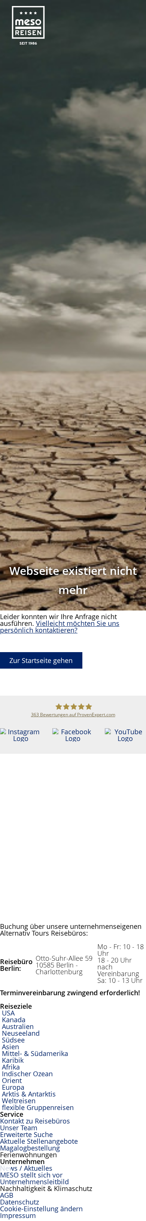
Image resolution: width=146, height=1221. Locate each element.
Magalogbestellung (30, 1147)
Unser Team (18, 1127)
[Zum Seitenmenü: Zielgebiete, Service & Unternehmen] (140, 9)
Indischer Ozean (27, 1073)
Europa (13, 1087)
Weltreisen (19, 1100)
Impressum (18, 1215)
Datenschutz (19, 1201)
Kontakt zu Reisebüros (35, 1120)
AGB (6, 1195)
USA (8, 1012)
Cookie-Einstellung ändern (41, 1208)
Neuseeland (21, 1033)
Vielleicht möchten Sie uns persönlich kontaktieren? (59, 626)
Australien (18, 1026)
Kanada (13, 1019)
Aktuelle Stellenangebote (39, 1141)
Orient (12, 1080)
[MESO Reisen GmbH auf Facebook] (73, 738)
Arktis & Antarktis (29, 1093)
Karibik (13, 1060)
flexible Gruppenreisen (38, 1107)
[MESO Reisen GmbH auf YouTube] (125, 738)
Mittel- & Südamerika (35, 1053)
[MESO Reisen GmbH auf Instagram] (20, 738)
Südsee (13, 1039)
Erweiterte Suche (26, 1134)
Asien (10, 1046)
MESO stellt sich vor (31, 1174)
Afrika (11, 1066)
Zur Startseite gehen (41, 660)
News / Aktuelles (26, 1168)
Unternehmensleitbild (34, 1181)
